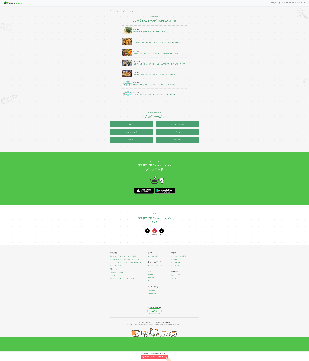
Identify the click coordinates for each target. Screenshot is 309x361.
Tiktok (149, 281)
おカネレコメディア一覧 (155, 265)
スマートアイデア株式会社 (178, 256)
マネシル (173, 278)
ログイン (154, 311)
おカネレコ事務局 (153, 256)
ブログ (294, 3)
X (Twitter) (151, 274)
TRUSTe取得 (113, 275)
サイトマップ (175, 265)
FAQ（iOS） (151, 290)
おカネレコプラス (176, 275)
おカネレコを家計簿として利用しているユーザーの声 (125, 262)
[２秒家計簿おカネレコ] (13, 2)
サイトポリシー (175, 262)
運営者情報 (174, 259)
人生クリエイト (131, 139)
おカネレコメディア (285, 3)
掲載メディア (114, 269)
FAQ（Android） (153, 293)
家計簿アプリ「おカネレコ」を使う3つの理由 (123, 256)
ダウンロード (301, 3)
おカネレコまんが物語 (177, 124)
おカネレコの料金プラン (117, 265)
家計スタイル (177, 139)
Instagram (151, 277)
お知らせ (177, 132)
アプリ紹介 (274, 3)
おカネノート (131, 124)
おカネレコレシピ (131, 132)
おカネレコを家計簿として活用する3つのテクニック (125, 259)
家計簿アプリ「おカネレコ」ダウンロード (122, 278)
